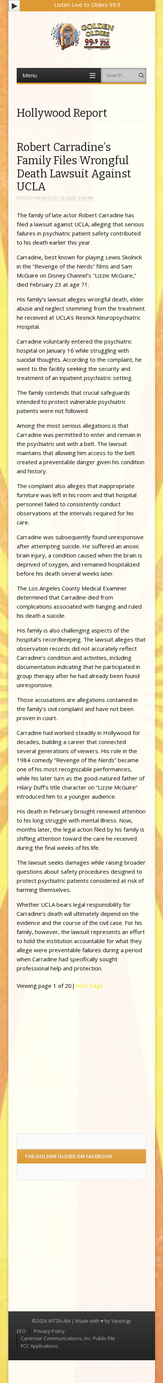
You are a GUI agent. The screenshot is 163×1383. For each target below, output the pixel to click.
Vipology (121, 1320)
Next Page (89, 985)
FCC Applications (39, 1345)
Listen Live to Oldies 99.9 (87, 4)
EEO (21, 1331)
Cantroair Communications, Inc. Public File (68, 1338)
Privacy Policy (49, 1331)
